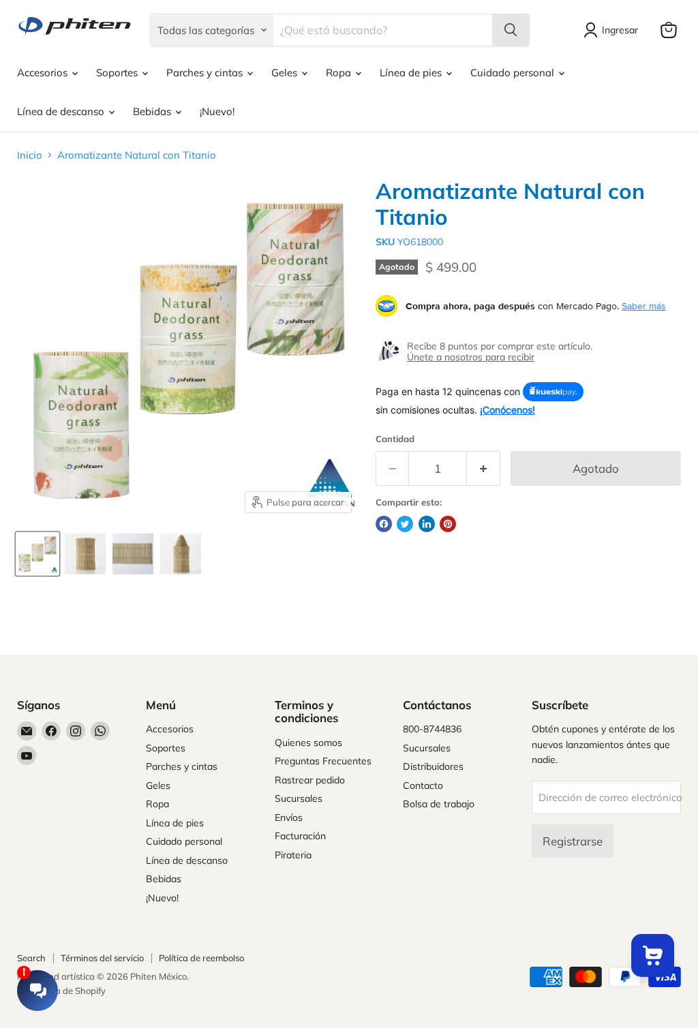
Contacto (423, 785)
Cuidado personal (513, 72)
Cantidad (395, 439)
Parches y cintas (205, 72)
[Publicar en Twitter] (405, 524)
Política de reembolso (201, 957)
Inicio (29, 155)
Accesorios (43, 72)
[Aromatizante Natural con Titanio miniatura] (37, 554)
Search (31, 957)
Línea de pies (412, 72)
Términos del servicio (102, 957)
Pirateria (293, 855)
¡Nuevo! (217, 111)
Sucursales (298, 798)
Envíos (289, 817)
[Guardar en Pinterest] (448, 524)
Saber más (644, 306)
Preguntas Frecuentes (323, 761)
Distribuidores (433, 766)
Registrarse (573, 841)
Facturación (300, 836)
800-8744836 (432, 729)
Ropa (340, 72)
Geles (285, 72)
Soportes (118, 72)
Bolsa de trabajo (438, 804)
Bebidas (153, 111)
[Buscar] (510, 30)
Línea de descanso (62, 111)
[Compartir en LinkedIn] (427, 524)
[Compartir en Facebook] (384, 524)
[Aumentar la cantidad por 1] (483, 468)
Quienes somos (308, 742)
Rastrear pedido (310, 780)
